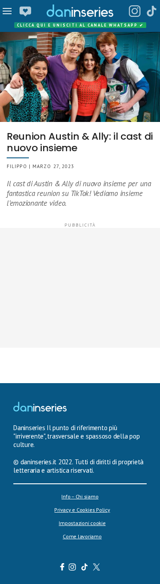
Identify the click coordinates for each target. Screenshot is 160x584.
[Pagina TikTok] (151, 11)
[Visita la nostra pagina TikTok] (84, 568)
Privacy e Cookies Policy (82, 509)
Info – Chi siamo (79, 496)
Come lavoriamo (82, 536)
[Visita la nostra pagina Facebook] (62, 568)
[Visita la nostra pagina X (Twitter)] (96, 568)
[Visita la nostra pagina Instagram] (72, 568)
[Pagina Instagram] (134, 11)
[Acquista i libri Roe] (25, 11)
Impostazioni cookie (82, 523)
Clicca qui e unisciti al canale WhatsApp (80, 25)
